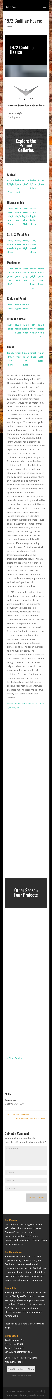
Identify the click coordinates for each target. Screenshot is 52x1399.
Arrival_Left (25, 182)
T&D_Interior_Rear (40, 330)
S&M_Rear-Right (18, 244)
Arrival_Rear (40, 182)
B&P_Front (25, 306)
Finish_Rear (33, 354)
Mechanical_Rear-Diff (18, 274)
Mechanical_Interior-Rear (40, 276)
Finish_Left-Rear (40, 356)
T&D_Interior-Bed (25, 328)
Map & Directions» (14, 1361)
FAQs (7, 1308)
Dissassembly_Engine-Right (25, 216)
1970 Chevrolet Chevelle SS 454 (18, 1114)
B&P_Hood (10, 306)
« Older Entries (14, 1058)
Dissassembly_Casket (18, 214)
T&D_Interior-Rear (33, 328)
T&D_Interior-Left (18, 328)
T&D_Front (10, 326)
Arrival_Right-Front (10, 186)
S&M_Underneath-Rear (10, 246)
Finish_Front (18, 354)
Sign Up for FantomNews (21, 1369)
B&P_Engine (18, 306)
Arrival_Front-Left (33, 184)
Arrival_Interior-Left (18, 186)
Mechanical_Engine (25, 274)
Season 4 (8, 26)
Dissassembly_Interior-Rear (33, 216)
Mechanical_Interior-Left (10, 276)
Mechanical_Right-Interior (33, 278)
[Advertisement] (26, 749)
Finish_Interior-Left (10, 358)
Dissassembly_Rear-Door (10, 216)
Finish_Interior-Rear (25, 358)
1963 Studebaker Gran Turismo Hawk (31, 1118)
